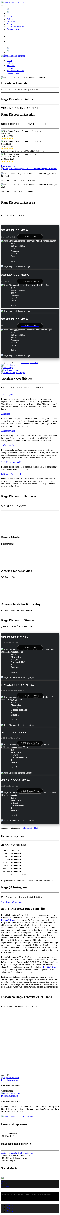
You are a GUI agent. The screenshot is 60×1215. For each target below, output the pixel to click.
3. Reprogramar (8, 431)
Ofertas (10, 24)
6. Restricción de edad (11, 474)
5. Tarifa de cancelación (11, 462)
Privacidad (4, 1184)
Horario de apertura (15, 26)
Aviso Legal (5, 1186)
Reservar (11, 22)
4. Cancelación (7, 445)
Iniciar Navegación (9, 1080)
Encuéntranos (13, 29)
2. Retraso (5, 414)
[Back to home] (13, 2)
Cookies (4, 1181)
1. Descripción (7, 394)
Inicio (9, 17)
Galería (10, 19)
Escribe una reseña (9, 166)
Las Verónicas (7, 920)
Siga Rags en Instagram (11, 902)
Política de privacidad (29, 363)
